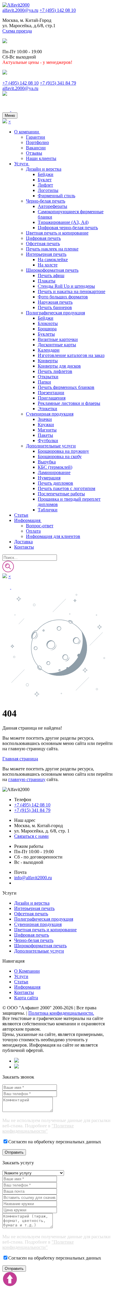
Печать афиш (51, 275)
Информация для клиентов (53, 536)
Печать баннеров (55, 307)
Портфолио (37, 142)
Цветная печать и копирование (57, 232)
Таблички (48, 509)
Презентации (51, 392)
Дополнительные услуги (51, 445)
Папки (44, 381)
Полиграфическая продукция (55, 312)
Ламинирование (54, 472)
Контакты (24, 546)
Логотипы (48, 190)
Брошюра (47, 328)
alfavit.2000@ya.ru (20, 10)
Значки (45, 419)
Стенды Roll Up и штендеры (66, 286)
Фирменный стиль (56, 195)
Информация (28, 520)
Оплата (33, 531)
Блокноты (48, 323)
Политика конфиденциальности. (61, 1013)
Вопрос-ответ (39, 525)
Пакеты (45, 435)
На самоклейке (53, 259)
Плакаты (46, 280)
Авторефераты (52, 206)
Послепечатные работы (61, 493)
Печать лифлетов (55, 371)
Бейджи (45, 174)
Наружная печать (55, 302)
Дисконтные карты (57, 344)
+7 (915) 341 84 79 (58, 82)
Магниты (47, 429)
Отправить (14, 1152)
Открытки (48, 376)
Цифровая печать (43, 238)
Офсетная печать (43, 243)
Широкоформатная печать (52, 270)
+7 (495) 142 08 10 (58, 10)
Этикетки (47, 408)
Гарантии (35, 137)
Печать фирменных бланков (66, 387)
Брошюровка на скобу (60, 456)
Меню (10, 115)
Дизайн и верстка (43, 169)
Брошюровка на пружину (63, 451)
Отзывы (34, 153)
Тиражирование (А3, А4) (63, 222)
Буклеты (46, 334)
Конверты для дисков (59, 365)
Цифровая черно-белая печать (68, 227)
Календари (49, 350)
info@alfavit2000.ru (33, 877)
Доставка (23, 541)
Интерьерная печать (46, 254)
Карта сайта (26, 997)
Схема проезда (17, 30)
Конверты (48, 360)
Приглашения (51, 397)
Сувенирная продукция (49, 413)
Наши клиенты (41, 158)
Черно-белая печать (45, 200)
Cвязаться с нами (31, 836)
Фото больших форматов (63, 296)
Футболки (48, 440)
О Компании (27, 971)
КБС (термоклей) (55, 467)
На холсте (48, 264)
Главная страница (20, 758)
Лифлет (45, 184)
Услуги (21, 163)
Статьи (21, 515)
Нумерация (49, 477)
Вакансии (36, 147)
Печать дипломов (55, 483)
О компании (27, 131)
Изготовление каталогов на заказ (71, 355)
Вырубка (47, 461)
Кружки (46, 424)
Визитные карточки (58, 339)
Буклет (45, 179)
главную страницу (26, 779)
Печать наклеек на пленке (52, 248)
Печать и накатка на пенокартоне (71, 291)
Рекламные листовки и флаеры (69, 403)
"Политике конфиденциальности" (38, 1128)
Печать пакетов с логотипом (66, 488)
